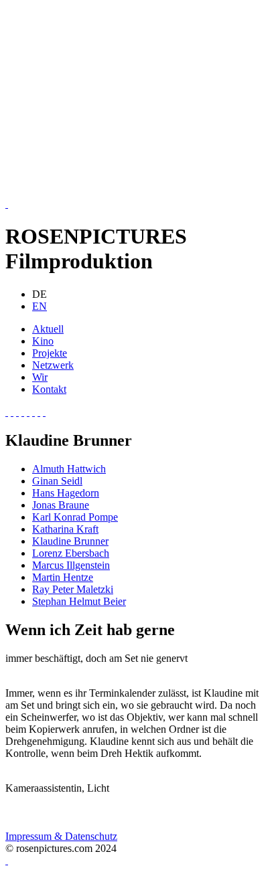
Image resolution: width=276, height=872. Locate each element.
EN (39, 306)
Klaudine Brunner (70, 541)
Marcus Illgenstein (71, 565)
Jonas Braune (60, 505)
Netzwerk (53, 365)
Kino (43, 341)
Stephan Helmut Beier (79, 601)
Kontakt (49, 389)
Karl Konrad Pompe (75, 517)
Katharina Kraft (65, 529)
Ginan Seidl (57, 481)
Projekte (49, 353)
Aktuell (48, 329)
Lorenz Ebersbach (70, 553)
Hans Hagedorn (65, 493)
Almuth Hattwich (69, 468)
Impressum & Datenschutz (61, 836)
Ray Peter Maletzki (72, 589)
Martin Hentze (62, 577)
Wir (40, 377)
